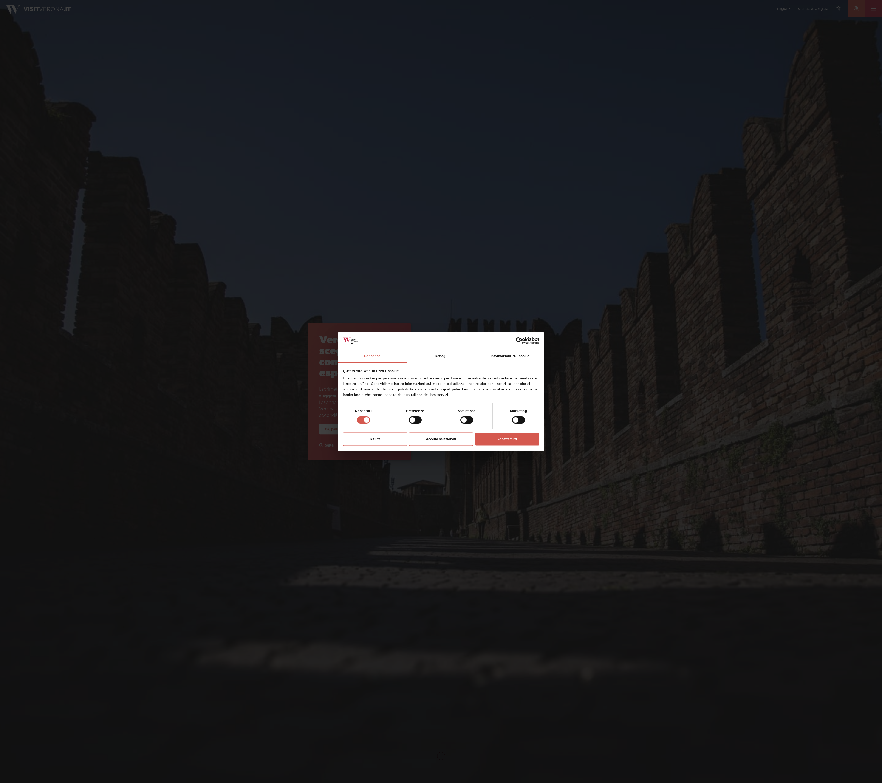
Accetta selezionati (441, 439)
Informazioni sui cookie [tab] (510, 356)
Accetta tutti (507, 439)
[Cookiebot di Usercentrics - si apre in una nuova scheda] (519, 340)
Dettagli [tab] (441, 356)
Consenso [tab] (372, 356)
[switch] (415, 420)
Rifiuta (375, 439)
